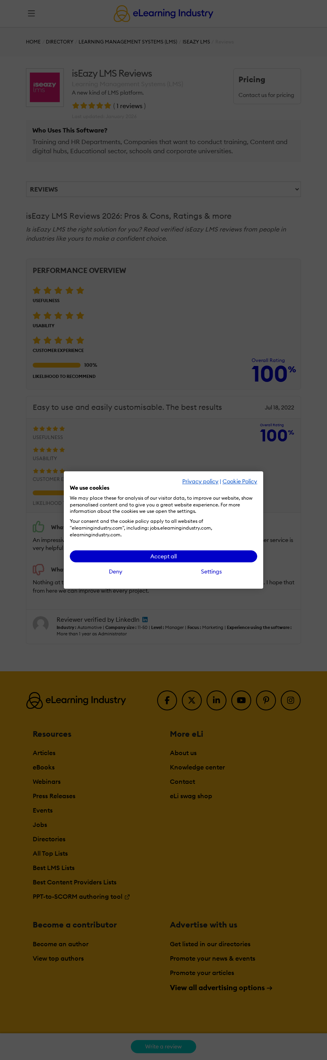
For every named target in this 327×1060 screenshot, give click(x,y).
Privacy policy (200, 481)
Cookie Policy (240, 481)
